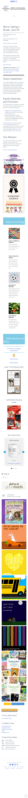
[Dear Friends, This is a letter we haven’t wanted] (14, 638)
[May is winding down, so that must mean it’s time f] (14, 663)
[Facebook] (11, 1)
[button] (14, 16)
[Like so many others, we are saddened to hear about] (14, 562)
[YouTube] (15, 1)
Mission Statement (12, 150)
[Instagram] (17, 1)
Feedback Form (5, 732)
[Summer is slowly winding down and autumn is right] (14, 511)
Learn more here (17, 130)
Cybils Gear (19, 768)
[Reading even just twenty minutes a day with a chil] (14, 613)
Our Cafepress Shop (6, 718)
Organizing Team (6, 727)
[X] (13, 1)
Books (7, 768)
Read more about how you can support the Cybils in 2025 (11, 70)
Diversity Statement (6, 726)
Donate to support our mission (9, 710)
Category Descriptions (7, 729)
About (14, 766)
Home (5, 766)
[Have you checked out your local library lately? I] (14, 537)
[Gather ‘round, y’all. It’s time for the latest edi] (14, 689)
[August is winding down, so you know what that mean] (14, 587)
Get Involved (20, 766)
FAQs (3, 731)
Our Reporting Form (8, 123)
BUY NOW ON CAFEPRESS (14, 463)
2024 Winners (14, 359)
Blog (9, 766)
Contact (12, 768)
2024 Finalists (14, 363)
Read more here (7, 64)
